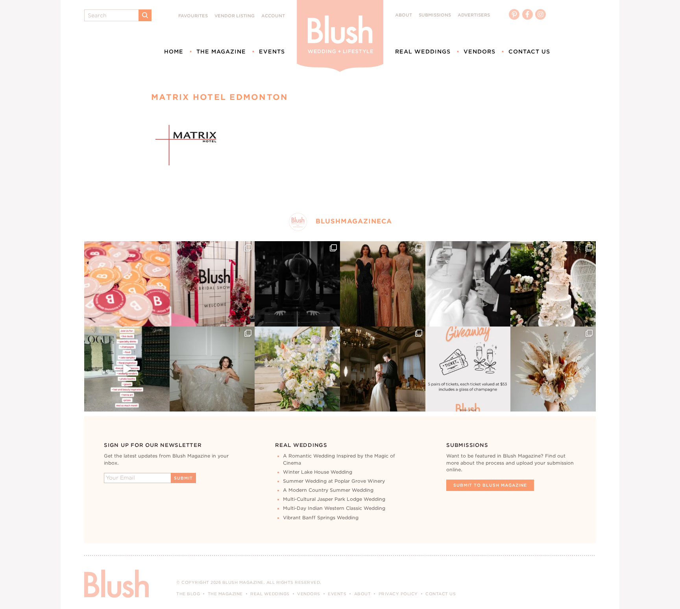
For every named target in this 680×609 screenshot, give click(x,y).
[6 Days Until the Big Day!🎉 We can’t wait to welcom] (127, 369)
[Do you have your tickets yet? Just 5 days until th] (468, 284)
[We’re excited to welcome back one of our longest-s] (382, 369)
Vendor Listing (234, 15)
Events (272, 51)
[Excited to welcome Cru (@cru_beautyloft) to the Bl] (212, 369)
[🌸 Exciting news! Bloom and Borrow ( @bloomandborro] (297, 369)
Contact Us (529, 51)
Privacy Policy (398, 593)
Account (273, 15)
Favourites (193, 15)
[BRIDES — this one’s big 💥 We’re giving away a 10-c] (297, 284)
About (403, 15)
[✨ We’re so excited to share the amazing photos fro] (212, 284)
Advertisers (474, 15)
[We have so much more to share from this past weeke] (127, 284)
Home (173, 51)
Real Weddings (423, 51)
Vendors (479, 51)
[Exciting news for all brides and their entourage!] (382, 284)
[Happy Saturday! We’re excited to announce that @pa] (553, 369)
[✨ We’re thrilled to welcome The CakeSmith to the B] (553, 284)
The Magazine (221, 51)
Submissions (435, 15)
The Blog (188, 593)
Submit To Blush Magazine (490, 485)
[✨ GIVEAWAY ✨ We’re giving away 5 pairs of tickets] (468, 369)
